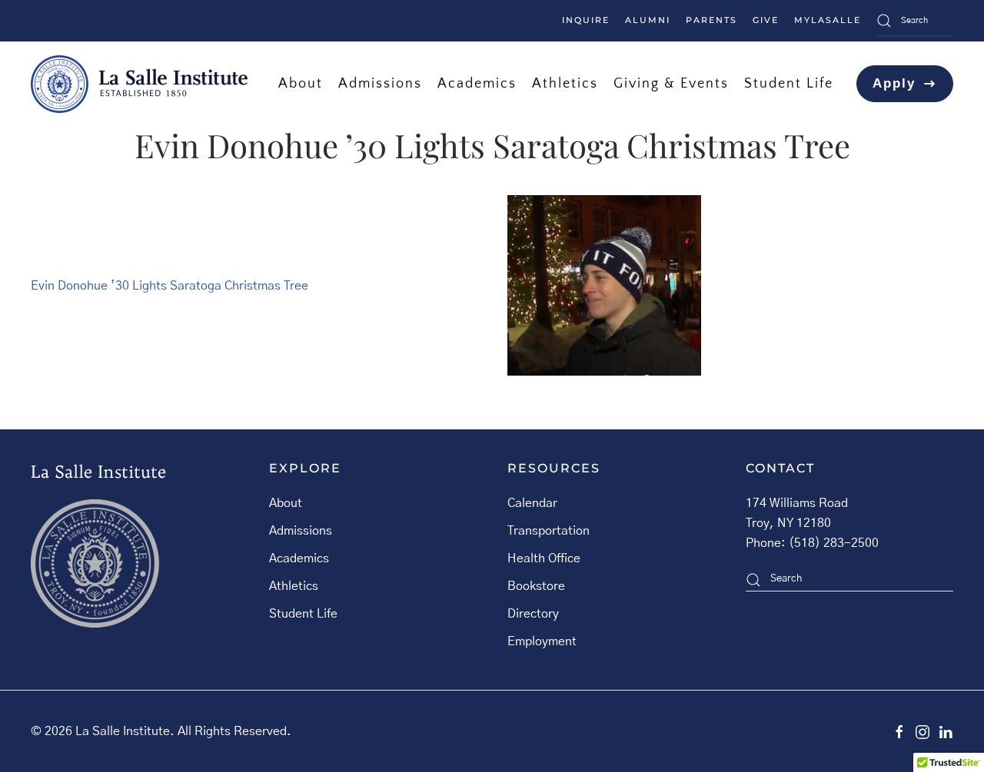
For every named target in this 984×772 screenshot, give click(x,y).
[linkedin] (945, 731)
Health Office (543, 558)
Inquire (586, 20)
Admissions (300, 531)
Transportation (548, 531)
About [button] (300, 83)
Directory (533, 614)
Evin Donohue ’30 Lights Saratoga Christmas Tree (169, 286)
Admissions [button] (380, 83)
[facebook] (899, 731)
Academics (299, 558)
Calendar (532, 503)
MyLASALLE (827, 20)
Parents (711, 20)
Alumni (647, 20)
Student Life (303, 614)
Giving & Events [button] (671, 83)
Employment (542, 641)
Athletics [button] (565, 83)
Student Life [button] (788, 83)
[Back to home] (139, 83)
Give (766, 20)
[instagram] (922, 731)
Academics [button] (477, 83)
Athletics (293, 586)
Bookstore (536, 586)
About (285, 503)
